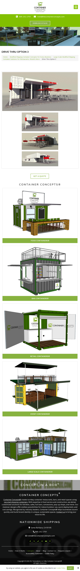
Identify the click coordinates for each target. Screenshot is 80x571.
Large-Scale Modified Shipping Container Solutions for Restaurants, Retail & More (39, 58)
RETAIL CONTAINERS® (40, 356)
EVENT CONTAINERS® (40, 414)
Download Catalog (40, 23)
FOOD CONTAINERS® (40, 240)
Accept (70, 568)
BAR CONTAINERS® (40, 298)
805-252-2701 (25, 16)
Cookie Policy (60, 568)
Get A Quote (39, 176)
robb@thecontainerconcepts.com (50, 16)
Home (5, 57)
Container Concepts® (12, 499)
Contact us (60, 512)
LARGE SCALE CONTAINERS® (40, 472)
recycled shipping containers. (16, 502)
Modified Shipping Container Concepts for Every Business (30, 57)
